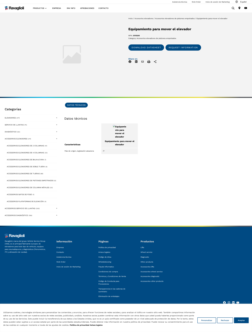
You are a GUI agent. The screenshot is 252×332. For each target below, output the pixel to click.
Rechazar (225, 320)
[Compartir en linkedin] (136, 62)
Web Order (196, 2)
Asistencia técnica (179, 2)
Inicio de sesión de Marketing (218, 2)
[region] (126, 318)
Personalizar (206, 320)
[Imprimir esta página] (148, 62)
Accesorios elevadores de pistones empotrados (175, 18)
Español (243, 2)
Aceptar (241, 320)
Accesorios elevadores (144, 18)
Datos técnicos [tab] (76, 105)
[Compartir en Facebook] (130, 62)
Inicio (130, 18)
